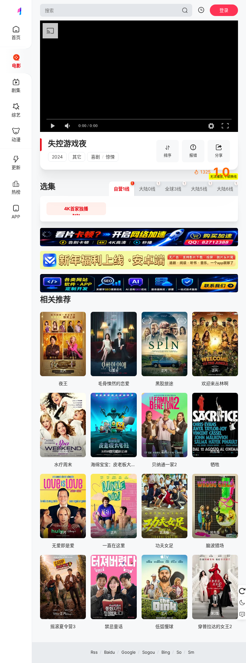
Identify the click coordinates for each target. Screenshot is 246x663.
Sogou (148, 652)
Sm (191, 652)
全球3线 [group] (175, 186)
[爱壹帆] (16, 10)
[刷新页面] (242, 591)
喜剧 (95, 156)
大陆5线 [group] (201, 186)
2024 (57, 156)
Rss (94, 652)
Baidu (109, 652)
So (179, 652)
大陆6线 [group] (227, 186)
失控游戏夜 (67, 143)
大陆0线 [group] (149, 186)
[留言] (242, 614)
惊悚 (110, 156)
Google (128, 652)
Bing (165, 652)
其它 (76, 156)
